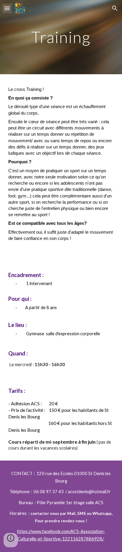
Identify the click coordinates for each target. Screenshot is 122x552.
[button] (7, 8)
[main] (61, 37)
